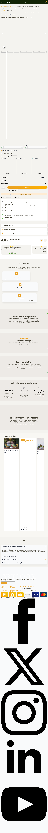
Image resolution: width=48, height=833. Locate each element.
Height (26, 145)
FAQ (11, 586)
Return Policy (13, 591)
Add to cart (27, 187)
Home (1, 6)
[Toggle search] (42, 2)
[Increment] (5, 187)
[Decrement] (1, 187)
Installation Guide (14, 590)
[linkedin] (24, 780)
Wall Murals (5, 6)
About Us (3, 587)
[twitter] (24, 689)
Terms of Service (4, 589)
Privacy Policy (4, 590)
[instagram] (24, 735)
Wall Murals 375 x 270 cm (11, 6)
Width (2, 145)
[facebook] (24, 643)
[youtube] (24, 826)
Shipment (12, 587)
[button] (45, 484)
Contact (3, 586)
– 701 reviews (12, 10)
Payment (12, 589)
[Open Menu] (25, 2)
